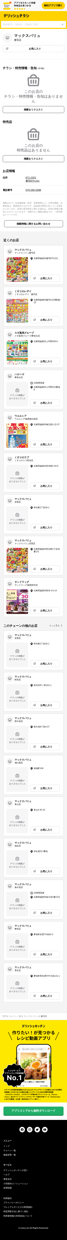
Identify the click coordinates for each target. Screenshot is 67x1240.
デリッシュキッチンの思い (15, 1170)
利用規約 (7, 1198)
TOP (4, 1016)
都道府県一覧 (9, 1155)
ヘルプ (6, 1174)
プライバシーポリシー (13, 1202)
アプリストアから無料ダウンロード (33, 1110)
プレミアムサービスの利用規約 (17, 1207)
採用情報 (7, 1188)
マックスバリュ (31, 1016)
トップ (6, 1146)
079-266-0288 (33, 190)
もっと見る (54, 625)
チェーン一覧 (15, 1016)
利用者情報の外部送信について (17, 1216)
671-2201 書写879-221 (33, 179)
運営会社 (7, 1179)
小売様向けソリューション (15, 1183)
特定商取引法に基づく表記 (15, 1211)
